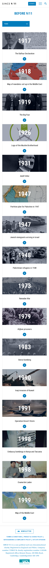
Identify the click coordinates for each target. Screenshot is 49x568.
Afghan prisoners (25, 329)
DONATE (32, 4)
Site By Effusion (39, 540)
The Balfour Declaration (24, 53)
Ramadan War (24, 298)
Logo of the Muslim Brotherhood (24, 145)
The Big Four (25, 115)
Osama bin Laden (25, 482)
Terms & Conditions (14, 537)
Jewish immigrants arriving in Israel (24, 237)
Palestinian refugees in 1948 (24, 268)
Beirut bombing (24, 360)
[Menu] (40, 4)
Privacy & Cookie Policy (33, 537)
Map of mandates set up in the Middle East (24, 84)
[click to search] (45, 3)
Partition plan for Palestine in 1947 (24, 206)
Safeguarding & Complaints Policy (17, 540)
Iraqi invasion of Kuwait (24, 390)
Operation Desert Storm (25, 421)
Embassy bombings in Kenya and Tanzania (25, 451)
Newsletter (26, 531)
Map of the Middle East (24, 513)
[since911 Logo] (9, 3)
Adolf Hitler (24, 176)
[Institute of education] (24, 562)
